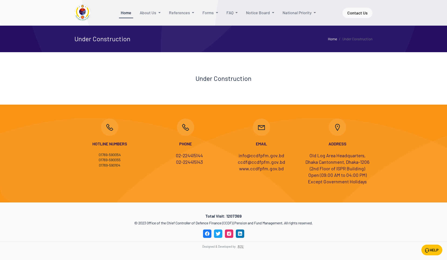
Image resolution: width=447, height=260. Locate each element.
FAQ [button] (230, 12)
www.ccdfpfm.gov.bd (261, 168)
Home (126, 12)
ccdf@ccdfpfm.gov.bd (261, 162)
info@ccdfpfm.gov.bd (261, 155)
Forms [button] (209, 12)
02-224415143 (189, 162)
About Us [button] (148, 12)
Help (434, 250)
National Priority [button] (298, 12)
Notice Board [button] (258, 12)
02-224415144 (189, 155)
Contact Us (357, 12)
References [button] (180, 12)
